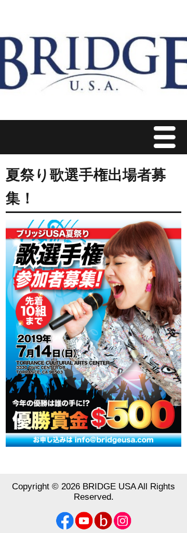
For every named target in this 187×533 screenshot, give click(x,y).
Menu (167, 137)
